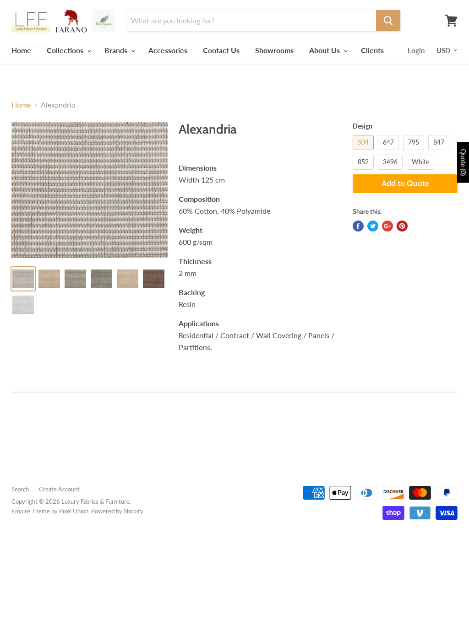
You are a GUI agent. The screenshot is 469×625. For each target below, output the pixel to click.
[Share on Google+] (387, 226)
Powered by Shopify (117, 511)
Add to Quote (405, 183)
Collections (66, 50)
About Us (325, 50)
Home (21, 50)
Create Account (59, 489)
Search (20, 489)
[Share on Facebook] (358, 226)
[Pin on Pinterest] (402, 226)
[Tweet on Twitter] (372, 226)
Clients (372, 50)
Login (416, 50)
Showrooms (274, 50)
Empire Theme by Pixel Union (49, 511)
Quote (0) (463, 162)
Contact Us (221, 50)
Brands (116, 50)
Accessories (167, 50)
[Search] (388, 20)
